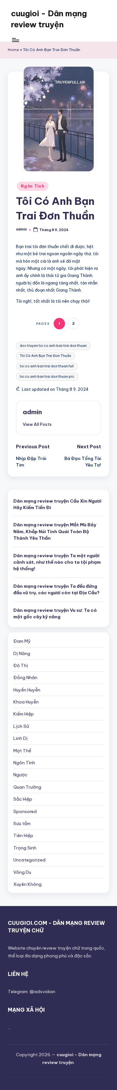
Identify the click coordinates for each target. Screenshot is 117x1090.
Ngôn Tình (32, 186)
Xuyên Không (27, 884)
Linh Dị (20, 738)
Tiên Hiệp (23, 835)
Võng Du (22, 872)
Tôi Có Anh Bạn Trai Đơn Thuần (45, 356)
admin (32, 412)
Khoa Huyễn (26, 702)
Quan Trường (27, 787)
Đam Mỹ (22, 641)
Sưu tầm (22, 823)
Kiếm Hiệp (23, 714)
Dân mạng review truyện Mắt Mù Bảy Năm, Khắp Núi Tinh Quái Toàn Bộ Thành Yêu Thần (54, 531)
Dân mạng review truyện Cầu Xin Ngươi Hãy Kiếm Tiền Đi (57, 504)
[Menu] (15, 40)
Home (13, 49)
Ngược (20, 775)
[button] (37, 424)
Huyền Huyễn (26, 690)
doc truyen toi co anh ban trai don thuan (53, 346)
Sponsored (25, 811)
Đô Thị (20, 665)
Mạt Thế (22, 751)
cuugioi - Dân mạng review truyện (49, 18)
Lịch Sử (21, 726)
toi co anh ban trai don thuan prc (47, 376)
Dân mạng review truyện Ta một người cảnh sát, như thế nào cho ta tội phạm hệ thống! (57, 562)
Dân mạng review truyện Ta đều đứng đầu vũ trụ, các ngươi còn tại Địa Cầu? (56, 589)
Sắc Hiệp (22, 799)
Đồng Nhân (25, 677)
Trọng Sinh (24, 848)
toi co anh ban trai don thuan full (47, 366)
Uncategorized (29, 860)
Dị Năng (21, 653)
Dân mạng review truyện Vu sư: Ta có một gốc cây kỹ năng (55, 613)
